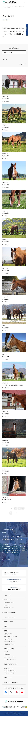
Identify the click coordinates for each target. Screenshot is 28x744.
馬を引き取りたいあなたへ (11, 664)
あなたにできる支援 (9, 649)
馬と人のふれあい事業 (9, 641)
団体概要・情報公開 (9, 608)
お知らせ (6, 626)
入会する (6, 651)
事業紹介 (6, 631)
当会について (7, 599)
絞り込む (5, 59)
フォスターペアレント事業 (10, 636)
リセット (23, 64)
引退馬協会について (9, 602)
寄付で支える (7, 654)
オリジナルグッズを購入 (10, 657)
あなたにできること (7, 559)
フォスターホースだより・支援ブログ (15, 6)
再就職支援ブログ (8, 621)
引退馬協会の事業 (8, 634)
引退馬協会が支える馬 (9, 612)
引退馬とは (6, 605)
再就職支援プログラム (9, 644)
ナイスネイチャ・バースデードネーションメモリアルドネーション (10, 671)
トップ (3, 6)
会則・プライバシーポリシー (14, 712)
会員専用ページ (8, 677)
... (23, 508)
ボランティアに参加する (10, 659)
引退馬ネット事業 (8, 639)
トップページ (7, 595)
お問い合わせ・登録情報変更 (11, 682)
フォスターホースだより (10, 617)
